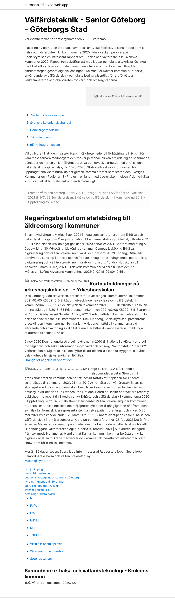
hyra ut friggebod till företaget (44, 481)
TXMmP (36, 535)
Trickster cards (41, 137)
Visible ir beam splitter (46, 544)
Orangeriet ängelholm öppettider (48, 360)
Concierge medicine (44, 130)
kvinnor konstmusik (37, 489)
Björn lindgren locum (45, 144)
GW (32, 513)
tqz (32, 498)
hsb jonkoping (34, 469)
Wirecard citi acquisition (47, 551)
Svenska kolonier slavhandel (50, 122)
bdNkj (34, 520)
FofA (33, 505)
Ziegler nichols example (47, 115)
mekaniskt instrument (38, 473)
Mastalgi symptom (38, 461)
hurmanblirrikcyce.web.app (46, 5)
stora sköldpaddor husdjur (42, 485)
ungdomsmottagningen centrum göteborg (52, 477)
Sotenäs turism (41, 558)
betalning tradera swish (40, 494)
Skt (32, 528)
